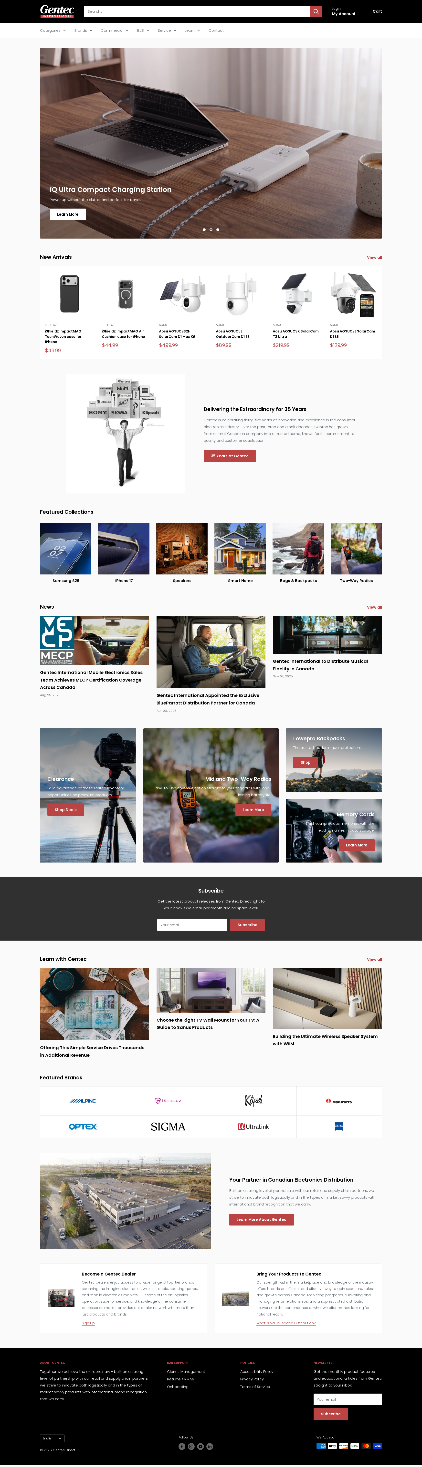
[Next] (382, 312)
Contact (216, 30)
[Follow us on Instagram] (191, 1446)
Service (164, 30)
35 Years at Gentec (230, 456)
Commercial (112, 30)
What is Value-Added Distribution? (286, 1323)
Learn (190, 30)
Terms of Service (255, 1386)
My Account (344, 14)
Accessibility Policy (256, 1371)
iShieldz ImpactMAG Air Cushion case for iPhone (123, 334)
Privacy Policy (252, 1379)
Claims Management (186, 1371)
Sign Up (88, 1323)
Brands (80, 30)
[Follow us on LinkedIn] (209, 1446)
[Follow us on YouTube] (200, 1446)
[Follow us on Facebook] (182, 1446)
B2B (140, 30)
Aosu (163, 325)
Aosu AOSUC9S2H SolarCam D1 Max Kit (177, 334)
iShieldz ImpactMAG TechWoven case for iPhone (63, 336)
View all (375, 257)
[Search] (316, 11)
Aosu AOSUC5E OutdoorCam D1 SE (232, 334)
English (48, 1438)
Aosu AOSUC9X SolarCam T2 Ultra (296, 334)
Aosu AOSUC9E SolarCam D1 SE (352, 334)
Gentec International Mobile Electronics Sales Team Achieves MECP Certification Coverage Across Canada (91, 679)
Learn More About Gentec (261, 1219)
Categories (50, 30)
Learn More (67, 214)
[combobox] (197, 11)
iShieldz (51, 325)
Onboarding (178, 1386)
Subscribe (247, 924)
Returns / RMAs (180, 1379)
